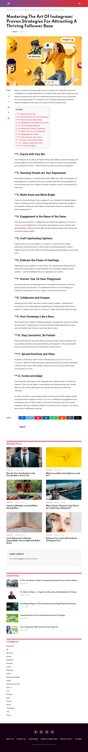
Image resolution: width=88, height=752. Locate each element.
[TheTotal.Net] (44, 3)
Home (8, 10)
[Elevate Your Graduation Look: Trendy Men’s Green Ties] (24, 457)
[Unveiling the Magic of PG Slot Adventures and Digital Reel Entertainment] (12, 607)
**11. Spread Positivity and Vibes (29, 143)
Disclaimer (33, 739)
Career (8, 667)
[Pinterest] (8, 113)
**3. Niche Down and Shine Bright (29, 120)
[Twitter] (8, 102)
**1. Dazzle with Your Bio (26, 114)
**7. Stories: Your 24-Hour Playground (30, 131)
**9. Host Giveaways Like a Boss (29, 137)
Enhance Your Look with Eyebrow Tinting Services (61, 539)
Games (8, 674)
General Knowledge (13, 677)
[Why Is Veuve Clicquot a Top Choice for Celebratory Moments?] (64, 490)
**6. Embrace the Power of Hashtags (30, 129)
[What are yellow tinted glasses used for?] (64, 457)
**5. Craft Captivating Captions (28, 126)
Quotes (8, 701)
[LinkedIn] (8, 107)
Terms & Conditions (49, 739)
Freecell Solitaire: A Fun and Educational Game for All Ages (42, 615)
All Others (9, 653)
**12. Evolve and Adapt (25, 146)
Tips (7, 711)
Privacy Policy (66, 739)
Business (9, 663)
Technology (10, 708)
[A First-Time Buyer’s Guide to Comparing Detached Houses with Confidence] (12, 583)
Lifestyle (9, 470)
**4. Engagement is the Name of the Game (32, 123)
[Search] (79, 3)
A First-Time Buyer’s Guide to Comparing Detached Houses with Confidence (49, 580)
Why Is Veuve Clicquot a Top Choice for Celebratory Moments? (62, 507)
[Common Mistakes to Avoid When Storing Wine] (24, 490)
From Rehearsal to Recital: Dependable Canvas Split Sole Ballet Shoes (23, 540)
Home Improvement (13, 684)
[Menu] (9, 3)
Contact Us (21, 739)
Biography (9, 660)
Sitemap (78, 739)
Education (9, 670)
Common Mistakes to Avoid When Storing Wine (22, 507)
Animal (8, 656)
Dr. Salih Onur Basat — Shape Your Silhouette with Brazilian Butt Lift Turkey (48, 592)
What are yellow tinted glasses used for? (63, 474)
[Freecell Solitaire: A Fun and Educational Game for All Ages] (12, 618)
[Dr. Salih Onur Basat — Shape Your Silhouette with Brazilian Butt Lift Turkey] (12, 595)
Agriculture (10, 646)
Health (8, 680)
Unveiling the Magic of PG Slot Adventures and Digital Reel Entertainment (48, 604)
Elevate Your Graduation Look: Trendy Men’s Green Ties (20, 474)
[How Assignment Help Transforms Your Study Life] (12, 630)
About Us (10, 739)
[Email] (8, 118)
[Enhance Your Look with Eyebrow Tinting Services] (64, 522)
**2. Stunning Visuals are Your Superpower (32, 117)
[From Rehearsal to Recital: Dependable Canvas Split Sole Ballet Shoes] (24, 522)
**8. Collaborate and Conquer (27, 134)
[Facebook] (8, 96)
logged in (21, 559)
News (8, 698)
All (7, 649)
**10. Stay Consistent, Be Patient (29, 140)
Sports (8, 705)
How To (8, 687)
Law (7, 691)
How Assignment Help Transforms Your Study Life (39, 627)
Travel (8, 715)
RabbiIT (15, 32)
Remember (47, 399)
